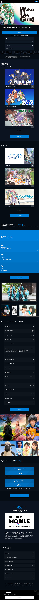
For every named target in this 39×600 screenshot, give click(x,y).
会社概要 (8, 594)
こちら (27, 35)
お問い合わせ (15, 594)
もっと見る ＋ (19, 130)
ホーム (5, 594)
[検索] (34, 1)
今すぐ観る (19, 32)
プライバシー (11, 594)
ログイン (37, 1)
